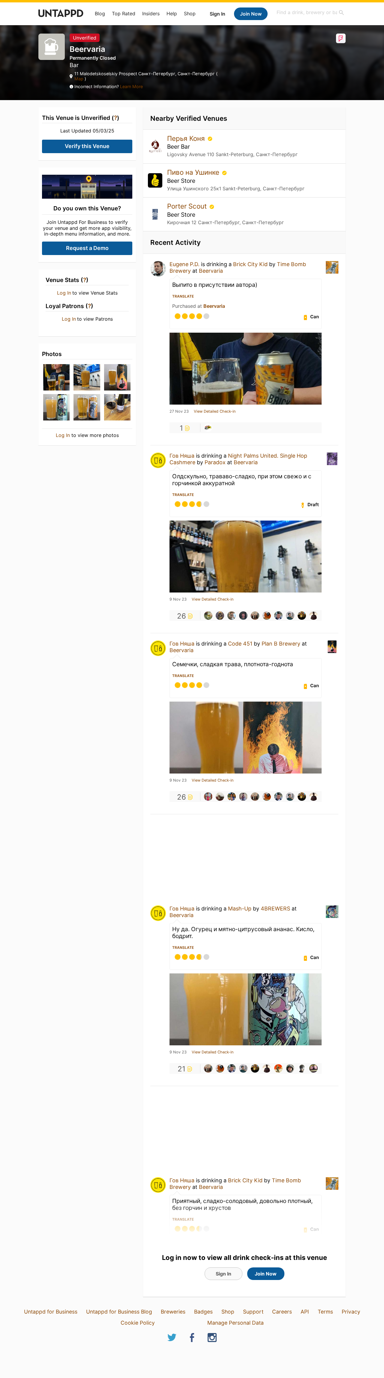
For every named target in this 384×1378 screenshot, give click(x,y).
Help (171, 13)
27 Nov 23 (179, 411)
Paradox (215, 462)
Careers (282, 1311)
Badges (203, 1311)
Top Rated (123, 13)
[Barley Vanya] (313, 1068)
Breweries (173, 1311)
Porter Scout (187, 206)
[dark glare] (278, 1068)
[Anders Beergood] (220, 615)
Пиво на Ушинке (194, 172)
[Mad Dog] (302, 1068)
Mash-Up (239, 908)
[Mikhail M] (208, 615)
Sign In (217, 14)
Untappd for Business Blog (119, 1311)
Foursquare (341, 38)
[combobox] (310, 12)
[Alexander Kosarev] (243, 615)
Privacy (351, 1311)
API (305, 1311)
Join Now (251, 14)
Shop (190, 13)
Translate (183, 296)
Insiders (151, 13)
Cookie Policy (138, 1323)
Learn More (131, 86)
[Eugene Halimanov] (266, 615)
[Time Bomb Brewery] (208, 427)
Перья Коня (187, 138)
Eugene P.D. (185, 264)
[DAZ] (255, 615)
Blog (100, 13)
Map (79, 78)
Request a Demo (87, 248)
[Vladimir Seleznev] (208, 796)
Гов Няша (182, 456)
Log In (64, 292)
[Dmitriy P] (243, 796)
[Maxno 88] (313, 615)
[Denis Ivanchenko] (231, 796)
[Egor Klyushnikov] (302, 615)
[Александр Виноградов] (278, 615)
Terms (325, 1311)
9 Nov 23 (178, 599)
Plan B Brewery (281, 643)
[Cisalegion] (220, 796)
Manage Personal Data (235, 1323)
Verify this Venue (87, 146)
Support (253, 1311)
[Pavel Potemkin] (290, 615)
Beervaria (211, 271)
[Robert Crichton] (290, 1068)
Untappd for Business (50, 1311)
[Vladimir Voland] (231, 615)
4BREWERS (275, 908)
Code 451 (240, 643)
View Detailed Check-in (215, 411)
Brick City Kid (250, 264)
